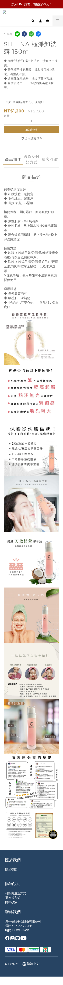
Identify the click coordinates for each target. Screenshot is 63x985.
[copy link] (38, 34)
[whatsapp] (31, 34)
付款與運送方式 (15, 893)
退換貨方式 (12, 897)
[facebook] (24, 34)
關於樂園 (11, 869)
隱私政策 (11, 902)
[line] (17, 34)
